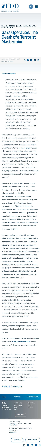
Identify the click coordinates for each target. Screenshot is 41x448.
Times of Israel (24, 148)
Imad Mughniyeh (6, 409)
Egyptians (5, 405)
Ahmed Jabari (18, 403)
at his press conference (21, 341)
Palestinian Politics (32, 397)
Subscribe (17, 440)
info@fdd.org (12, 432)
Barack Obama (31, 403)
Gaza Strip (30, 405)
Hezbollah (10, 61)
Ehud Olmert (18, 405)
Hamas (16, 407)
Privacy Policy (13, 425)
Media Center (32, 440)
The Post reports (8, 73)
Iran (7, 59)
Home (2, 59)
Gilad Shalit (5, 407)
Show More (20, 414)
